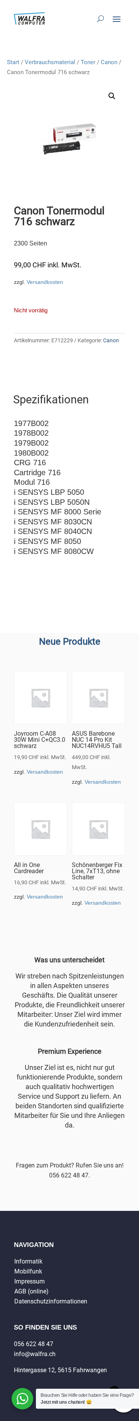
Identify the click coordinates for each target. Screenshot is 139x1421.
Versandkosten (45, 282)
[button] (112, 96)
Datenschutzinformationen (50, 1301)
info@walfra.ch (35, 1354)
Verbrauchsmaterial (50, 62)
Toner (88, 62)
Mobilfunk (28, 1271)
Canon (109, 62)
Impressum (29, 1281)
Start (13, 62)
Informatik (28, 1261)
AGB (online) (31, 1291)
